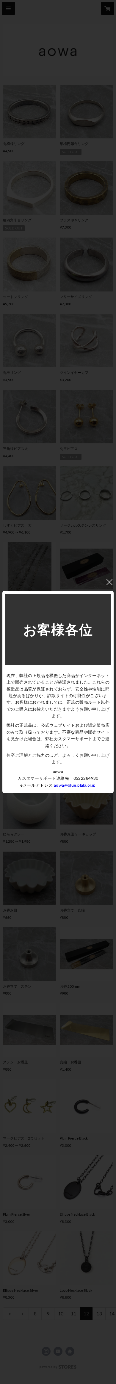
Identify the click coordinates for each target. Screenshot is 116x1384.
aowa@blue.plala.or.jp (75, 785)
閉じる (109, 582)
